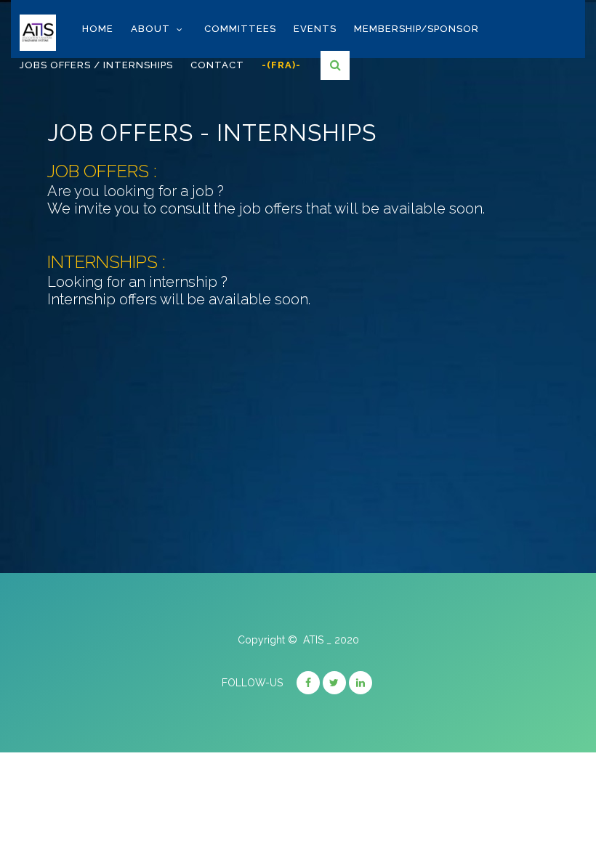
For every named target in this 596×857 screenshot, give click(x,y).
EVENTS (315, 28)
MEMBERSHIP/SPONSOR (416, 28)
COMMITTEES (240, 28)
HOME (97, 28)
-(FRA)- (281, 65)
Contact (217, 65)
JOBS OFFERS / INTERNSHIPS (96, 65)
